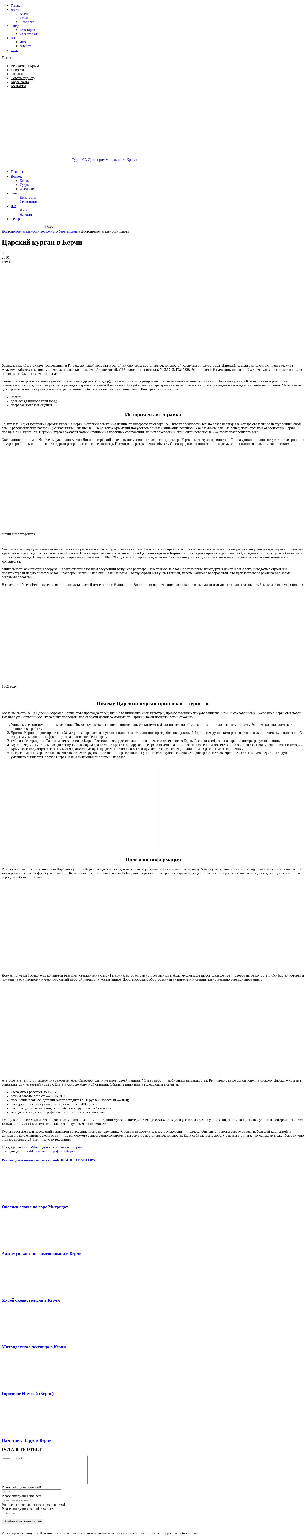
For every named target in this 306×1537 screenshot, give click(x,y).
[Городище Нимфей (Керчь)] (24, 1385)
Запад (15, 26)
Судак (24, 17)
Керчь (24, 13)
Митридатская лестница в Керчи (57, 1147)
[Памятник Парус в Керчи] (24, 1432)
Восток (16, 9)
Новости (17, 70)
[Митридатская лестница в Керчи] (24, 1338)
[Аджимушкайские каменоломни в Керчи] (24, 1245)
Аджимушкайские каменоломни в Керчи (42, 1253)
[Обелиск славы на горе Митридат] (24, 1198)
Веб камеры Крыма (25, 66)
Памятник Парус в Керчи (27, 1440)
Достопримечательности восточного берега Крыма (41, 231)
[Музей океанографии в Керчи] (24, 1291)
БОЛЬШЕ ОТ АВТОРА (76, 1160)
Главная (16, 5)
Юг (13, 38)
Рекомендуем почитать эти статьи (29, 1160)
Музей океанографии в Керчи (52, 1151)
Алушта (25, 46)
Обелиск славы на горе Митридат (35, 1207)
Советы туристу (23, 78)
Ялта (23, 42)
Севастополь (29, 34)
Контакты (18, 86)
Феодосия (27, 22)
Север (15, 50)
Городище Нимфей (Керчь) (28, 1393)
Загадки (17, 74)
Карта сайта (20, 82)
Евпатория (27, 30)
